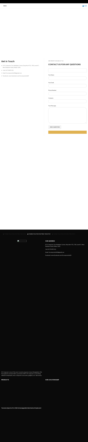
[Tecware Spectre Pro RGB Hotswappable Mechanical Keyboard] (19, 394)
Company (50, 98)
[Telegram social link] (48, 1)
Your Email (51, 82)
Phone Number (52, 90)
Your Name (51, 75)
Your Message (52, 105)
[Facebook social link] (40, 1)
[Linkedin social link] (46, 1)
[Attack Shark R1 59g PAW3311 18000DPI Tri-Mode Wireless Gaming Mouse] (19, 428)
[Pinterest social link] (44, 1)
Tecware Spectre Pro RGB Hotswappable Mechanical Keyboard (21, 408)
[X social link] (42, 1)
